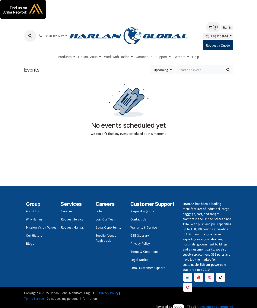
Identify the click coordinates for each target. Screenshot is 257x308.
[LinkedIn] (187, 277)
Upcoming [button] (161, 70)
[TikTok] (220, 277)
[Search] (228, 69)
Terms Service (34, 298)
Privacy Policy (108, 293)
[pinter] (187, 287)
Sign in (227, 27)
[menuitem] (66, 57)
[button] (30, 36)
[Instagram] (209, 277)
